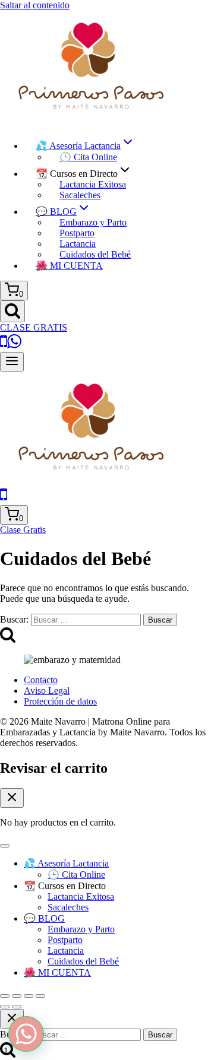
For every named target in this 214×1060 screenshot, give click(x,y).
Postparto (77, 233)
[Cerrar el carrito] (12, 798)
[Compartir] (28, 996)
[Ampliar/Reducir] (5, 996)
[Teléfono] (3, 499)
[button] (26, 1034)
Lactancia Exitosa (92, 184)
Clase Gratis (23, 530)
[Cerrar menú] (5, 846)
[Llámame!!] (3, 346)
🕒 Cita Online (88, 157)
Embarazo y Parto (93, 222)
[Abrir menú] (12, 362)
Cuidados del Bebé (95, 254)
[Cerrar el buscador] (12, 1019)
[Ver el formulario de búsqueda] (12, 311)
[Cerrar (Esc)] (40, 996)
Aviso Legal (47, 690)
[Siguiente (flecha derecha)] (16, 1006)
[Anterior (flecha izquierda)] (5, 1006)
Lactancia (77, 244)
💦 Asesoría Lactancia (66, 863)
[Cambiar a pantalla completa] (16, 996)
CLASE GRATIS (33, 327)
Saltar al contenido (35, 5)
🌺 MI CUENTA (69, 266)
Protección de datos (60, 701)
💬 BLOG (44, 918)
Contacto (41, 680)
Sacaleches (79, 195)
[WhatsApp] (14, 346)
